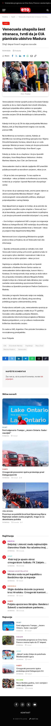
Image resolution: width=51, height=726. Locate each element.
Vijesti (6, 23)
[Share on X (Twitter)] (16, 56)
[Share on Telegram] (24, 56)
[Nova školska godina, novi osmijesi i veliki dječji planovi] (8, 683)
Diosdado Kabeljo (16, 346)
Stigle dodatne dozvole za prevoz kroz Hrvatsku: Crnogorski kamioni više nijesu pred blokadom (27, 592)
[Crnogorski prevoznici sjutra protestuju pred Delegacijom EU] (25, 453)
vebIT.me (34, 719)
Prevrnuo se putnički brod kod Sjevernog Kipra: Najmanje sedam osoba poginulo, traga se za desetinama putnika (24, 517)
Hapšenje (29, 346)
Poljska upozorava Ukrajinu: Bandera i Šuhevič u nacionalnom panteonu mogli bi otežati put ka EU (28, 607)
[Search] (47, 10)
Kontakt (25, 712)
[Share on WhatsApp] (27, 56)
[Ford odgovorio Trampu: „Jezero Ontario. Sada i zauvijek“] (25, 411)
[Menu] (3, 10)
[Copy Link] (35, 56)
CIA (5, 346)
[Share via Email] (31, 56)
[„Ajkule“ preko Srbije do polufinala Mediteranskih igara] (8, 654)
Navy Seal (39, 346)
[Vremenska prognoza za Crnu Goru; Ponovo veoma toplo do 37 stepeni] (8, 640)
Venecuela (22, 349)
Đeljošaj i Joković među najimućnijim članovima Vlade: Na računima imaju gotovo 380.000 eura (27, 547)
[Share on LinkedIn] (20, 56)
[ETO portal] (25, 10)
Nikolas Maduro (9, 349)
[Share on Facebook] (12, 56)
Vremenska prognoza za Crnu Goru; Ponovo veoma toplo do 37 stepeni (26, 3)
